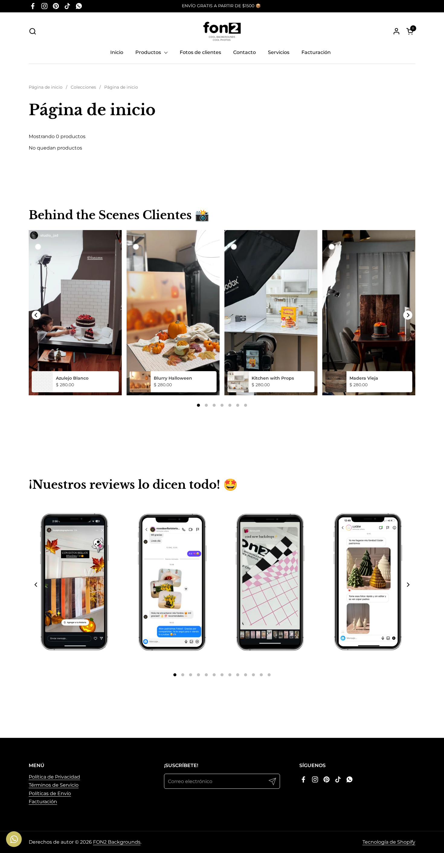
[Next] (407, 315)
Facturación (43, 801)
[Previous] (36, 315)
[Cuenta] (396, 31)
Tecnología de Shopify (388, 842)
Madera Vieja (363, 378)
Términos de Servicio (54, 785)
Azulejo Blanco (72, 378)
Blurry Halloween (173, 378)
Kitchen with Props (273, 378)
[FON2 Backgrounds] (222, 31)
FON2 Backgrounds (116, 842)
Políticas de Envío (50, 793)
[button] (32, 31)
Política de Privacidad (54, 777)
